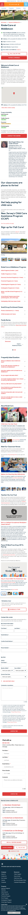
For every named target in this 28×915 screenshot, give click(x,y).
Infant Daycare (4, 892)
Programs (11, 8)
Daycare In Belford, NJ (14, 22)
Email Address (4, 634)
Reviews (18, 8)
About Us (3, 874)
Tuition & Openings (14, 57)
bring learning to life (12, 454)
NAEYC (19, 49)
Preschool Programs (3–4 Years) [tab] (9, 281)
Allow (14, 912)
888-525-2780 (5, 743)
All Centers (4, 22)
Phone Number (5, 647)
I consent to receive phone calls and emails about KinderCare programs (13, 726)
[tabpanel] (14, 339)
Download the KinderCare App (8, 582)
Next (25, 246)
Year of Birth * (17, 668)
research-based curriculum (13, 439)
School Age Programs (6, 902)
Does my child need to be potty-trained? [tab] (11, 383)
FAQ (24, 8)
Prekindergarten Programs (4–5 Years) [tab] (11, 284)
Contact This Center (14, 135)
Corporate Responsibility (19, 882)
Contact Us (3, 876)
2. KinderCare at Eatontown (13, 818)
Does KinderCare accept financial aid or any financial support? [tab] (11, 388)
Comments (5, 777)
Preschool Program (5, 896)
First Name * (4, 662)
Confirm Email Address (6, 641)
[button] (14, 93)
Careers (3, 880)
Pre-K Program (4, 898)
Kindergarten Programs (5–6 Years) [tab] (10, 288)
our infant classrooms (18, 477)
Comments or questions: (7, 685)
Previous (4, 246)
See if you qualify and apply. (7, 223)
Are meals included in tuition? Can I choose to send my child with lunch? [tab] (12, 379)
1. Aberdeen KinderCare (11, 805)
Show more (8, 341)
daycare (17, 231)
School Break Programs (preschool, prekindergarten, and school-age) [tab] (10, 297)
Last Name (17, 628)
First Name (3, 628)
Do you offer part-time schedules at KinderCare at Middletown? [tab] (10, 366)
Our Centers (4, 878)
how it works (15, 589)
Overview (3, 8)
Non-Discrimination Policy (20, 880)
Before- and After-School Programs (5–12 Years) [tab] (11, 292)
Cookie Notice (22, 908)
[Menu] (26, 4)
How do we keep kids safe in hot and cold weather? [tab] (11, 392)
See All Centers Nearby (14, 842)
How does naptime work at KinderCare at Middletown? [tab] (11, 371)
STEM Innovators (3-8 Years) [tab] (8, 314)
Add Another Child (8, 681)
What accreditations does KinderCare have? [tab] (10, 361)
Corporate (3, 882)
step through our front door (9, 554)
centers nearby (13, 4)
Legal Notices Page (12, 910)
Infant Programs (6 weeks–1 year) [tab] (9, 270)
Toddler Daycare (5, 894)
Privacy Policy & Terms (16, 712)
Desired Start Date (5, 674)
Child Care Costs (18, 878)
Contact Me (14, 731)
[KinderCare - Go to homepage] (2, 4)
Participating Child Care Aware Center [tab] (10, 301)
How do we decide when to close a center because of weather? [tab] (11, 397)
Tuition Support (17, 874)
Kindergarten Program (6, 900)
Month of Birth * (5, 668)
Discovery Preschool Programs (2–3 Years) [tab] (12, 277)
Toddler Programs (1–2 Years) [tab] (8, 274)
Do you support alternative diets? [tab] (9, 375)
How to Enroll (17, 876)
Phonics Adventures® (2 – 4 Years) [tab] (10, 310)
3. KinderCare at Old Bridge (13, 830)
